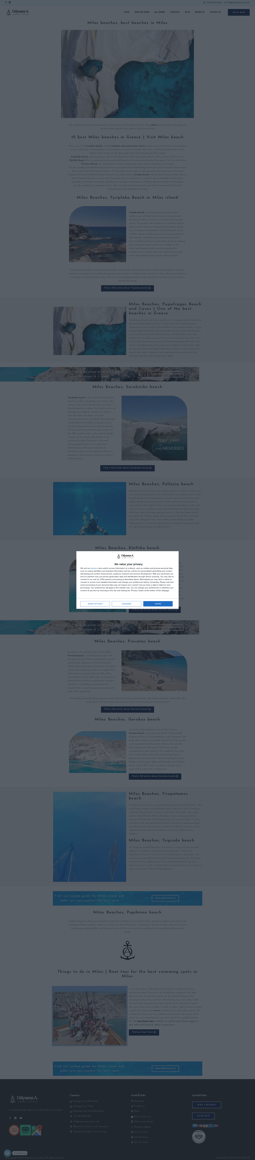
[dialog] (127, 580)
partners (94, 568)
